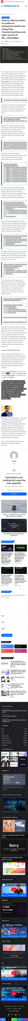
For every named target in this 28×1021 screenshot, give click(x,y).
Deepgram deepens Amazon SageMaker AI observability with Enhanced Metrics (18, 671)
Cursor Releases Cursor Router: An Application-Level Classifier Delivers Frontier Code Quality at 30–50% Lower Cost (21, 580)
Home (4, 14)
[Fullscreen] (25, 895)
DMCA (19, 1008)
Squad (22, 1006)
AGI (3, 728)
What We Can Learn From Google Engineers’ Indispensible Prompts (17, 685)
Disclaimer (15, 1008)
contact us (9, 1008)
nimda (5, 41)
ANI (3, 731)
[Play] (3, 895)
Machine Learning (6, 740)
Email (3, 622)
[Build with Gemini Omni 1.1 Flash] (5, 679)
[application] (14, 889)
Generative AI (9, 14)
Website (3, 628)
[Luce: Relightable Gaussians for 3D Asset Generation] (23, 759)
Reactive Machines (6, 742)
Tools (18, 1006)
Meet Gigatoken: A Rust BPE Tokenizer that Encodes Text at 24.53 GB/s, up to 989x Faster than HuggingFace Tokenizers (20, 557)
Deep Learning (5, 735)
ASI (3, 733)
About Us (14, 1006)
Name (3, 615)
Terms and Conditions (14, 1011)
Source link (4, 445)
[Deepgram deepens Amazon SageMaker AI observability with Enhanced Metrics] (5, 672)
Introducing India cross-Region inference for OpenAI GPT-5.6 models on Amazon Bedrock (18, 664)
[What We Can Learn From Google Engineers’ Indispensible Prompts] (5, 686)
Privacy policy (7, 1006)
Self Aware (4, 745)
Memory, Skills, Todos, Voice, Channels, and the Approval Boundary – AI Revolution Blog (18, 693)
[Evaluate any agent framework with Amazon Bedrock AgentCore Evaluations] (14, 764)
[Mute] (22, 895)
